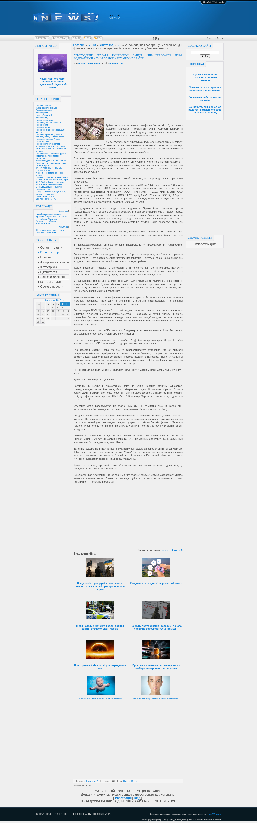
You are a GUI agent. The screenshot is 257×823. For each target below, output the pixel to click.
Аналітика (63, 211)
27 (63, 318)
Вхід (78, 38)
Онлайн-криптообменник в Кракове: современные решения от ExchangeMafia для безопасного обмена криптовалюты (51, 219)
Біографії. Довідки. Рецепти (49, 187)
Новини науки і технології (48, 144)
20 (63, 315)
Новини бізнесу (43, 189)
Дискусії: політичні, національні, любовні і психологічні (51, 193)
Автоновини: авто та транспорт (50, 146)
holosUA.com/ (116, 63)
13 (63, 311)
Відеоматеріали (43, 170)
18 (53, 315)
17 (48, 315)
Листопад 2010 (53, 300)
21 (68, 315)
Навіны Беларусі (44, 115)
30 (43, 322)
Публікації (44, 206)
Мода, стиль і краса (45, 196)
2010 (92, 45)
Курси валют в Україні (46, 108)
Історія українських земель (49, 168)
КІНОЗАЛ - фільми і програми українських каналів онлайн (50, 183)
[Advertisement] (205, 176)
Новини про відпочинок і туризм (51, 153)
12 (58, 311)
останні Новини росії (89, 63)
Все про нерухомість (46, 199)
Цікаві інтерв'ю (42, 165)
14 (68, 311)
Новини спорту (43, 127)
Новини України (43, 105)
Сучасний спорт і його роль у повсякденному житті (50, 231)
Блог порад (196, 64)
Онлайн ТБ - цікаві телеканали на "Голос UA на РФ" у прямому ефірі (52, 178)
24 (48, 318)
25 (53, 318)
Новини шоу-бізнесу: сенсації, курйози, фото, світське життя (50, 135)
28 (68, 318)
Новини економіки (44, 120)
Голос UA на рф (214, 814)
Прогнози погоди (44, 110)
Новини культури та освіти (48, 122)
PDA (99, 38)
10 (48, 311)
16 (43, 315)
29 (38, 322)
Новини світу (42, 117)
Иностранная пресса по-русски (51, 163)
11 (53, 311)
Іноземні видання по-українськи (51, 160)
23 (43, 318)
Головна (43, 38)
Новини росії (42, 113)
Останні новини (47, 99)
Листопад (106, 45)
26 (58, 318)
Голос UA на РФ (171, 550)
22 (38, 318)
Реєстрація (62, 38)
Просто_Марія (130, 781)
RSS (89, 38)
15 (38, 315)
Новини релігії (42, 125)
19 (58, 315)
